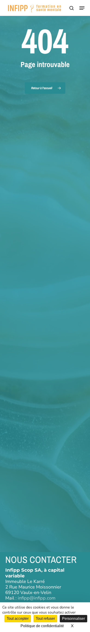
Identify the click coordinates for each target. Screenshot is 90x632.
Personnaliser (73, 618)
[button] (81, 8)
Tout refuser (45, 618)
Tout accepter (18, 618)
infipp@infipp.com (36, 598)
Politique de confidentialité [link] (42, 626)
